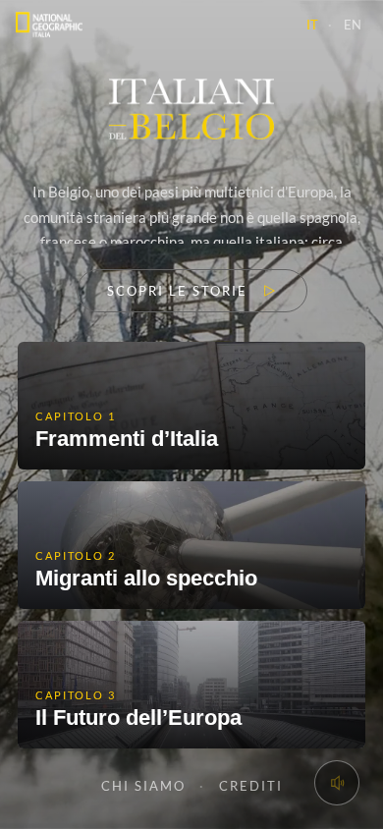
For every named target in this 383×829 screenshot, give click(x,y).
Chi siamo (143, 786)
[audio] (336, 782)
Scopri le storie (177, 291)
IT (312, 24)
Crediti (251, 786)
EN (352, 24)
